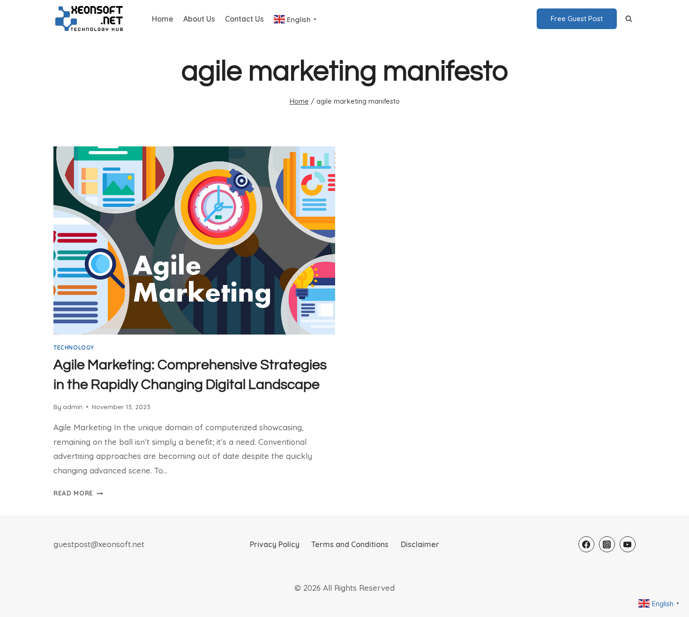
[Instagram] (607, 544)
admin (72, 407)
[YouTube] (628, 544)
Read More (78, 493)
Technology (73, 347)
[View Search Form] (629, 19)
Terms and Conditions (350, 544)
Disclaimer (420, 544)
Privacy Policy (275, 544)
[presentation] (194, 240)
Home (162, 18)
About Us (199, 18)
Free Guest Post (577, 18)
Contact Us (244, 18)
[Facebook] (586, 544)
